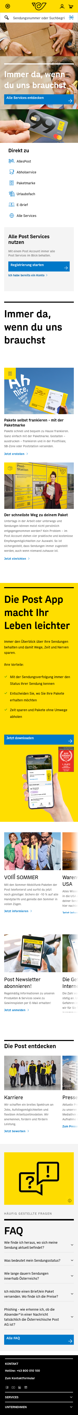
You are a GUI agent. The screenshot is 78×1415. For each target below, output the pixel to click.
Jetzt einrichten (15, 558)
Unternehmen (16, 1406)
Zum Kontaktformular (20, 1378)
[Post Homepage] (39, 6)
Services (12, 1397)
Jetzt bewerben (14, 1130)
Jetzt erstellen (14, 453)
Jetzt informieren (16, 910)
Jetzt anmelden (14, 1009)
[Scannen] (71, 17)
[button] (7, 6)
